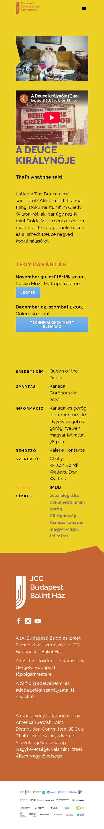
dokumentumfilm (67, 502)
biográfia (69, 495)
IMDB (55, 487)
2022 (54, 495)
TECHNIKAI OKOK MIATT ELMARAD (52, 324)
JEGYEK (28, 293)
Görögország (63, 515)
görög (56, 509)
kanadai (75, 522)
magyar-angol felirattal (64, 532)
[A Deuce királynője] (52, 58)
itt (71, 690)
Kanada (58, 522)
